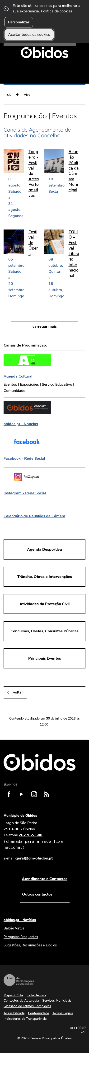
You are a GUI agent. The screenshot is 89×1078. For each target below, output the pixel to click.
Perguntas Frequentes (21, 936)
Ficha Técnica (36, 995)
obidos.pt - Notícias (20, 920)
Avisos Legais (62, 1013)
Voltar (18, 692)
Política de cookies (56, 11)
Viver (28, 94)
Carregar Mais (45, 326)
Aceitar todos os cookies (29, 34)
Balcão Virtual (14, 928)
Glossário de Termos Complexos (27, 1006)
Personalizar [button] (18, 22)
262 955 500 (33, 841)
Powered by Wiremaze (77, 1029)
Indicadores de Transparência (25, 1018)
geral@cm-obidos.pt (34, 858)
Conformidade (38, 1013)
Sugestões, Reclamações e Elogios (30, 945)
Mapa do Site (13, 995)
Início (7, 94)
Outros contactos (37, 894)
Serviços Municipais (56, 1000)
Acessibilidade (14, 1013)
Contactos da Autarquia (21, 1000)
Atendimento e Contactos (44, 878)
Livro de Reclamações (19, 980)
